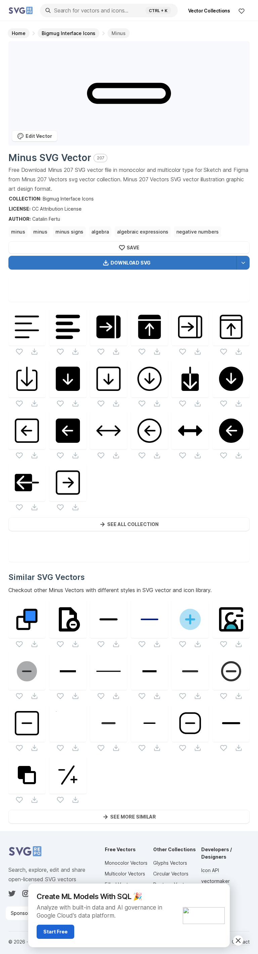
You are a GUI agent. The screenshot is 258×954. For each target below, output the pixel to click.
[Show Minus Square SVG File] (27, 737)
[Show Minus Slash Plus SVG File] (68, 789)
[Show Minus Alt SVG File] (190, 685)
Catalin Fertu (46, 219)
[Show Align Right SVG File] (108, 341)
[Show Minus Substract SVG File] (108, 685)
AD (220, 892)
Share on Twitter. (160, 296)
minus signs (69, 232)
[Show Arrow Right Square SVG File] (68, 497)
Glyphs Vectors (170, 863)
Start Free (55, 931)
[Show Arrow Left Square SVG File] (27, 445)
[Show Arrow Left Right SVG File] (108, 445)
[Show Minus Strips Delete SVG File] (68, 737)
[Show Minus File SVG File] (68, 634)
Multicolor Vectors (125, 873)
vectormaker (215, 881)
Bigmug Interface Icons (68, 199)
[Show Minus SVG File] (108, 634)
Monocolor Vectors (126, 863)
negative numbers (197, 232)
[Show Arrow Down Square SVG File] (68, 393)
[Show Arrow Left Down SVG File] (190, 445)
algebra (100, 232)
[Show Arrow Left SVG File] (27, 497)
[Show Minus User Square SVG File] (231, 634)
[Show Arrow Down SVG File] (190, 393)
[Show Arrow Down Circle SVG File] (149, 393)
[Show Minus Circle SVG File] (231, 685)
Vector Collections (209, 10)
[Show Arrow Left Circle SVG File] (149, 445)
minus (18, 232)
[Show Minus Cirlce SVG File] (27, 685)
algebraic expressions (142, 232)
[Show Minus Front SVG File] (27, 789)
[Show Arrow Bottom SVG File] (27, 393)
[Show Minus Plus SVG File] (190, 634)
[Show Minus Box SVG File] (190, 737)
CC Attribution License (57, 209)
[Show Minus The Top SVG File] (27, 634)
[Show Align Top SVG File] (149, 341)
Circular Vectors (170, 873)
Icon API (210, 870)
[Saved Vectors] (241, 11)
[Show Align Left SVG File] (27, 341)
